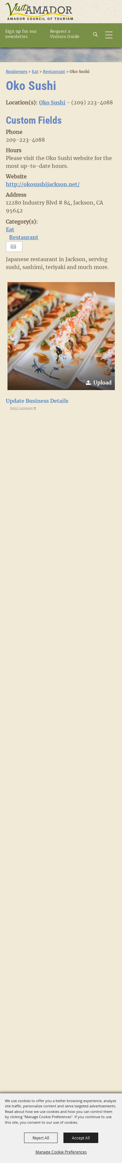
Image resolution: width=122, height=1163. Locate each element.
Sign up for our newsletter (21, 34)
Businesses (16, 71)
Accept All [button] (81, 1137)
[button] (61, 336)
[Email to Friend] (13, 246)
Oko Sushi (52, 102)
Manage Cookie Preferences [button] (61, 1151)
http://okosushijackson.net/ (43, 184)
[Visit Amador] (39, 12)
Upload (102, 382)
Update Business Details (37, 401)
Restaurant (54, 71)
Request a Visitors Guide (65, 34)
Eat (35, 71)
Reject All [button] (41, 1137)
